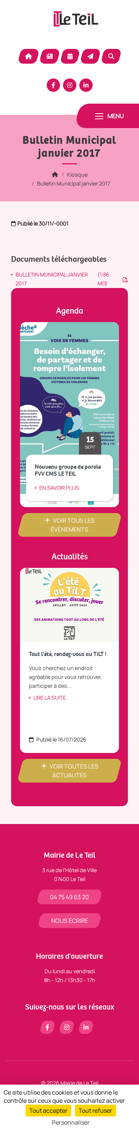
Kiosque (77, 174)
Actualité (50, 56)
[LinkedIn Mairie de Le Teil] (86, 85)
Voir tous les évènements (73, 524)
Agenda (70, 56)
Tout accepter (48, 1110)
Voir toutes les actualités (74, 770)
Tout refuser (95, 1110)
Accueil (28, 56)
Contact (90, 56)
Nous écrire (69, 921)
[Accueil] (55, 174)
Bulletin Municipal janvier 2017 (73, 183)
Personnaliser (71, 1122)
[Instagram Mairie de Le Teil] (69, 85)
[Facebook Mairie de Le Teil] (53, 85)
